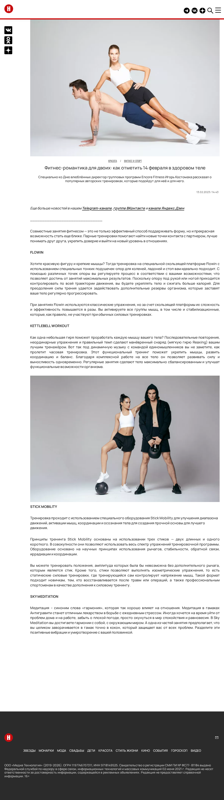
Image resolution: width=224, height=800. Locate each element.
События (160, 750)
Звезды (29, 750)
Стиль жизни (127, 750)
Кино (145, 750)
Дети (91, 750)
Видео (196, 750)
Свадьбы (76, 750)
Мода (61, 750)
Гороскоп (179, 750)
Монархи (46, 750)
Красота (105, 750)
